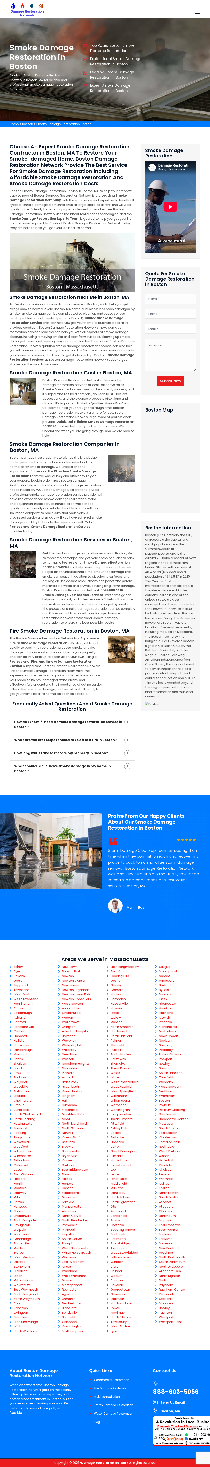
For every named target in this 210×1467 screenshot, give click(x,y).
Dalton (116, 1146)
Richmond (118, 1211)
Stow (17, 1073)
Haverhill (117, 1285)
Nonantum (70, 1068)
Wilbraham (119, 1096)
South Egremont (123, 1229)
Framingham (23, 1003)
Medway (20, 1193)
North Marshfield (74, 1123)
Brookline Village (26, 1322)
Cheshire (117, 1142)
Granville (117, 990)
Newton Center (74, 980)
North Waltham (25, 1331)
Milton (18, 1276)
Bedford (20, 1022)
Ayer (17, 971)
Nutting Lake (23, 1123)
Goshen (116, 980)
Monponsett (71, 1206)
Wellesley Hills (72, 1045)
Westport (166, 1317)
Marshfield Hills (73, 1114)
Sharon (19, 1211)
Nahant (164, 976)
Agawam (69, 1294)
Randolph (21, 1308)
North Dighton (169, 1276)
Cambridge (22, 1239)
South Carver (72, 1239)
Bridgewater (71, 1151)
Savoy (115, 1220)
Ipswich (164, 1017)
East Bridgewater (75, 1169)
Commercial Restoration (111, 1380)
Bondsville (69, 1312)
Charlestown (168, 1137)
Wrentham (167, 1096)
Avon (17, 1303)
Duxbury (68, 1165)
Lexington (21, 1312)
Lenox (115, 1174)
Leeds (115, 1013)
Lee (113, 1169)
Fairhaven (166, 1234)
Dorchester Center (173, 1119)
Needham (69, 1054)
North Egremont (123, 1202)
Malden (19, 1248)
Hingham (68, 1096)
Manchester (168, 1027)
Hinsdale (117, 1156)
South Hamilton (171, 1073)
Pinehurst (21, 1128)
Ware (115, 1077)
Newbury (165, 1040)
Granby (116, 985)
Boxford (165, 985)
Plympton (69, 1243)
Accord (67, 1077)
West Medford (24, 1257)
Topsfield (166, 1077)
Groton (19, 980)
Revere (164, 1174)
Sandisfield (119, 1215)
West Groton (23, 994)
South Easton (169, 1197)
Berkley (164, 1308)
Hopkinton (21, 1045)
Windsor (117, 1262)
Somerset (166, 1243)
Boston (27, 124)
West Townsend (26, 999)
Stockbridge (120, 1243)
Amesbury (166, 980)
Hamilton (166, 1008)
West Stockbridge (124, 1252)
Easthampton (72, 1331)
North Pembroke (74, 1220)
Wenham (166, 1082)
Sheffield (117, 1225)
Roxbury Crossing (172, 1110)
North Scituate (73, 1128)
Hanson (67, 1188)
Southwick (118, 1059)
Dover (18, 1169)
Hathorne (166, 1013)
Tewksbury (119, 1322)
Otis (114, 1206)
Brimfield (68, 1317)
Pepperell (21, 985)
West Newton (72, 1003)
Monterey (118, 1193)
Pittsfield (117, 1123)
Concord (20, 1036)
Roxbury (165, 1105)
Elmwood (69, 1174)
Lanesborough (121, 1165)
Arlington (68, 1027)
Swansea (166, 1303)
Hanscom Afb (24, 1027)
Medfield (20, 1188)
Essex (163, 999)
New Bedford (169, 1248)
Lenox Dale (119, 1179)
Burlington (21, 1091)
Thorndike (118, 1063)
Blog (97, 1422)
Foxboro (20, 1179)
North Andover (121, 1303)
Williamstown (121, 1257)
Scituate (68, 1142)
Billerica (19, 1096)
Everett (19, 1252)
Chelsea (165, 1169)
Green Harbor (72, 1091)
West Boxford (121, 1326)
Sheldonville (22, 1215)
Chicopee (69, 1322)
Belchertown (71, 1303)
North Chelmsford (27, 1114)
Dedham (165, 1091)
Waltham (21, 1326)
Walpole (20, 1229)
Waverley (69, 1040)
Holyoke (116, 1008)
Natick (18, 1059)
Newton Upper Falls (76, 999)
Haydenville (119, 1003)
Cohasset (21, 1165)
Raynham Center (172, 1289)
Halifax (67, 1179)
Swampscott (169, 971)
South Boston (169, 1128)
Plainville (68, 1073)
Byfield (164, 990)
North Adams (121, 1197)
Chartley (165, 1211)
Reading (20, 1132)
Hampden (118, 999)
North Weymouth (27, 1298)
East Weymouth (26, 1289)
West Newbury (170, 1086)
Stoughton (22, 1225)
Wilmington (22, 1151)
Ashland (20, 1017)
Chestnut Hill (71, 1013)
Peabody (166, 1049)
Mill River (117, 1188)
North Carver (71, 1215)
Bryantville (69, 1156)
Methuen (117, 1298)
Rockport (166, 1059)
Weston (68, 1059)
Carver (67, 1160)
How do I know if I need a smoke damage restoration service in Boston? (68, 724)
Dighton (165, 1220)
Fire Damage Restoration (111, 1388)
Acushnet (166, 1252)
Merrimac (118, 1312)
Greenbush (70, 1086)
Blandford (69, 1308)
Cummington (72, 1326)
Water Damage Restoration (113, 1413)
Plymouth (69, 1229)
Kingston (68, 1234)
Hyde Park (166, 1160)
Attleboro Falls (170, 1271)
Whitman (69, 1257)
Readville (165, 1165)
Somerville (21, 1243)
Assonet (165, 1202)
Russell (116, 1049)
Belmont (68, 1036)
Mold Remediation (107, 1397)
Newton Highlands (75, 990)
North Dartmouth (172, 1257)
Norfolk (19, 1202)
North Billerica (121, 1317)
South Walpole (25, 1220)
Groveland (118, 1294)
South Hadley (121, 1054)
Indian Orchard (122, 1119)
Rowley (164, 1063)
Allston (164, 1156)
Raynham (166, 1285)
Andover (117, 1280)
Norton (164, 1280)
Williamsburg (120, 1100)
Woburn (116, 1276)
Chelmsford (23, 1100)
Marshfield (70, 1110)
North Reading (24, 1119)
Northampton (121, 1031)
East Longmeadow (125, 966)
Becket (116, 1132)
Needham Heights (76, 1063)
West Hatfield (121, 1086)
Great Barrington (123, 1151)
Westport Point (170, 1322)
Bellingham (22, 1160)
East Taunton (169, 1229)
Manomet (69, 1197)
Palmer (116, 1040)
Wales (115, 1073)
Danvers (165, 994)
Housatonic (119, 1160)
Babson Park (71, 971)
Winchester (22, 1156)
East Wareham (73, 1262)
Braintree (20, 1271)
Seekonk (165, 1298)
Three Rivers (120, 1068)
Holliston (20, 1040)
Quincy (164, 1183)
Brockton (68, 1146)
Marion (67, 1280)
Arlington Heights (75, 1031)
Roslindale (166, 1146)
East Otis (117, 971)
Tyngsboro (22, 1137)
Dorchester (167, 1114)
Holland (116, 1271)
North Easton (169, 1193)
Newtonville (70, 985)
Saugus (164, 966)
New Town (70, 966)
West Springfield (123, 1091)
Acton (18, 1008)
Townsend (21, 990)
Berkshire (117, 1137)
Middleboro (70, 1193)
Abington (69, 1211)
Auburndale (70, 1008)
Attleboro (166, 1206)
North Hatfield (121, 1036)
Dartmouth (167, 1215)
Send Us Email (173, 1402)
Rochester (70, 1289)
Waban (67, 1017)
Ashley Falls (119, 1128)
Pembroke (70, 1225)
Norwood (20, 1206)
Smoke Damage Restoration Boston (63, 124)
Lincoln (19, 1068)
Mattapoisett (72, 1285)
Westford (21, 1146)
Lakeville (68, 1202)
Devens (19, 976)
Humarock (69, 1105)
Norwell (67, 1132)
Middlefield (119, 1183)
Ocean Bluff (71, 1137)
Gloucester (167, 1003)
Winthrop (166, 1179)
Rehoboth (166, 1294)
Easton (164, 1188)
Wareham (69, 1271)
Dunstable (21, 1110)
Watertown (70, 1022)
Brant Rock (70, 1082)
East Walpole (23, 1174)
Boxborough (23, 1013)
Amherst (68, 1298)
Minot (66, 1119)
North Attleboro (171, 1266)
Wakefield (21, 1142)
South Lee (118, 1239)
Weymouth (22, 1285)
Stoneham (22, 1266)
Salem (164, 1068)
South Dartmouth (172, 1262)
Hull (64, 1100)
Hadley (116, 994)
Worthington (120, 1110)
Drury (114, 1266)
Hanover (68, 1183)
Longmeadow (121, 1114)
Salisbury (165, 1045)
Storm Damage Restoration (113, 1405)
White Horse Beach (76, 1252)
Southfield (118, 1234)
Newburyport (169, 1036)
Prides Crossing (170, 1054)
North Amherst (122, 1027)
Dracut (19, 1105)
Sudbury (20, 1077)
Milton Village (23, 1280)
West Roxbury (169, 1151)
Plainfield (117, 1045)
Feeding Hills (120, 976)
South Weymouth (27, 1294)
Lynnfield (165, 1022)
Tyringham (119, 1248)
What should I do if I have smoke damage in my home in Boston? (62, 768)
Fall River (165, 1239)
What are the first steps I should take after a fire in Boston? (65, 740)
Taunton (165, 1312)
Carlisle (19, 1031)
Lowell (115, 1308)
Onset (66, 1266)
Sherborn (20, 1063)
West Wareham (74, 1276)
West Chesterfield (125, 1082)
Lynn (114, 1331)
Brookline (20, 1317)
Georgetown (120, 1289)
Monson (116, 1022)
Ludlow (116, 1017)
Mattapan (166, 1123)
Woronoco (119, 1105)
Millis (17, 1197)
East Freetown (170, 1225)
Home (14, 124)
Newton (68, 976)
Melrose (19, 1262)
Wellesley (69, 1049)
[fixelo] (27, 9)
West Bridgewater (76, 1248)
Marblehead (168, 1031)
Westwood (22, 1234)
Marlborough (23, 1049)
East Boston (168, 1132)
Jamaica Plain (169, 1142)
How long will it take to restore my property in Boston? (61, 753)
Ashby (18, 966)
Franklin (19, 1183)
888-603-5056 (176, 1392)
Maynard (20, 1054)
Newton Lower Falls (76, 994)
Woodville (21, 1086)
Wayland (20, 1082)
